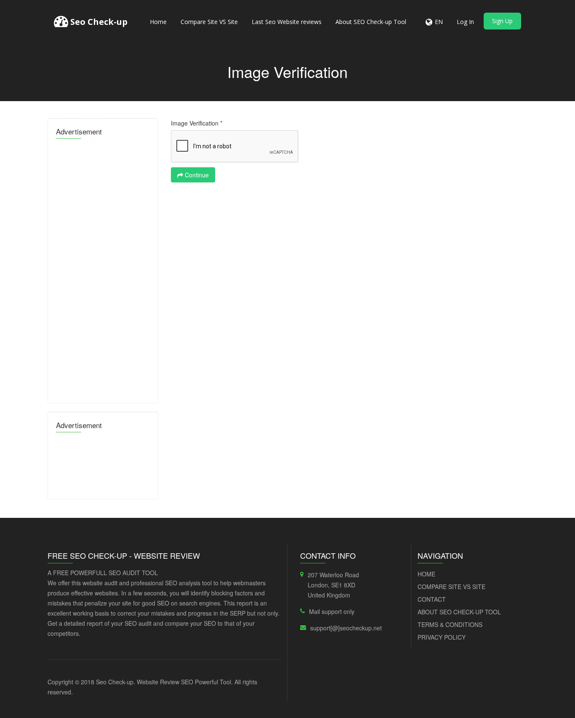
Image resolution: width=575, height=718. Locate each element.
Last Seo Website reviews (287, 22)
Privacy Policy (442, 637)
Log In (465, 22)
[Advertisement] (103, 268)
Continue (196, 175)
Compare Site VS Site (209, 22)
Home (158, 22)
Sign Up (502, 21)
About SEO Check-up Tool (370, 22)
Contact (432, 599)
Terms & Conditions (450, 624)
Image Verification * (196, 123)
